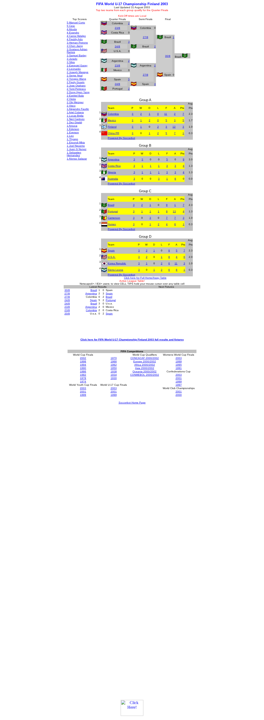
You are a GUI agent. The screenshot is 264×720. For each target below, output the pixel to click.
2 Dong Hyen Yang (78, 92)
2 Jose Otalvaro (76, 85)
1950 (114, 368)
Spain (111, 250)
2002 (83, 358)
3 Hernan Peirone (77, 42)
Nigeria (112, 172)
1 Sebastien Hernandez (74, 154)
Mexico (112, 120)
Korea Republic (117, 263)
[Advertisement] (132, 326)
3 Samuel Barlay (76, 55)
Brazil (111, 205)
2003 (179, 358)
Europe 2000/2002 (144, 361)
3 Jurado (72, 58)
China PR (113, 133)
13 (174, 211)
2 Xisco (71, 105)
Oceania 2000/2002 (144, 371)
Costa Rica (114, 165)
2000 (179, 394)
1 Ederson (73, 129)
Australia (113, 178)
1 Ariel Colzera (75, 112)
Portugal (113, 211)
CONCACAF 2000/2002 (144, 358)
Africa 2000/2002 (144, 364)
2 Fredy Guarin (76, 82)
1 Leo (70, 135)
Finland (112, 126)
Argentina (113, 159)
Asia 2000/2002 (144, 368)
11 (165, 113)
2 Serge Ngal (74, 75)
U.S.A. (112, 257)
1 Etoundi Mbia (76, 142)
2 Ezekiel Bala (75, 95)
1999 (179, 361)
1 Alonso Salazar (77, 158)
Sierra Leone (115, 269)
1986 (83, 371)
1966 (114, 361)
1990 (83, 368)
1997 (179, 384)
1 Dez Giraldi (74, 122)
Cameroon (114, 217)
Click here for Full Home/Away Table (145, 277)
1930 (114, 378)
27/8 (145, 37)
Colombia (113, 113)
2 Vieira (71, 99)
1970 (114, 358)
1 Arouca (72, 125)
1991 (179, 368)
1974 (83, 381)
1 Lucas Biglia (75, 115)
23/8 (117, 28)
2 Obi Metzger (75, 102)
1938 (114, 371)
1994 (83, 364)
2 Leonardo (74, 68)
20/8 (67, 313)
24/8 (117, 46)
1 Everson (73, 132)
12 (174, 126)
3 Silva (71, 62)
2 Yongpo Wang (76, 78)
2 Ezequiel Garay (77, 65)
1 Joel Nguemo (76, 145)
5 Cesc (71, 25)
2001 (179, 378)
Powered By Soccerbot (121, 138)
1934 (114, 374)
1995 (179, 364)
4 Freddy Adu (75, 39)
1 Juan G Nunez (76, 149)
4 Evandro (73, 32)
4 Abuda (72, 29)
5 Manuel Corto (76, 22)
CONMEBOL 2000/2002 (144, 374)
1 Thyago (72, 139)
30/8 (167, 56)
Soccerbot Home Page (132, 402)
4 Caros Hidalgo (76, 35)
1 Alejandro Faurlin (78, 109)
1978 (83, 378)
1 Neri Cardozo (76, 119)
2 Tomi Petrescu (76, 88)
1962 (114, 364)
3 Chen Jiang (75, 46)
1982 (83, 374)
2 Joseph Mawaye (77, 72)
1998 (83, 361)
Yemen (112, 224)
